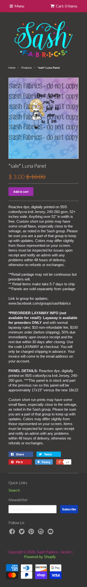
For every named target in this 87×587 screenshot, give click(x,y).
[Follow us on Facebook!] (12, 533)
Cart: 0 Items (66, 6)
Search (14, 490)
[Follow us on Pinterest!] (32, 533)
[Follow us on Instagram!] (41, 533)
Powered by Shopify (40, 557)
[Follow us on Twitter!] (22, 533)
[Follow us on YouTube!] (51, 533)
